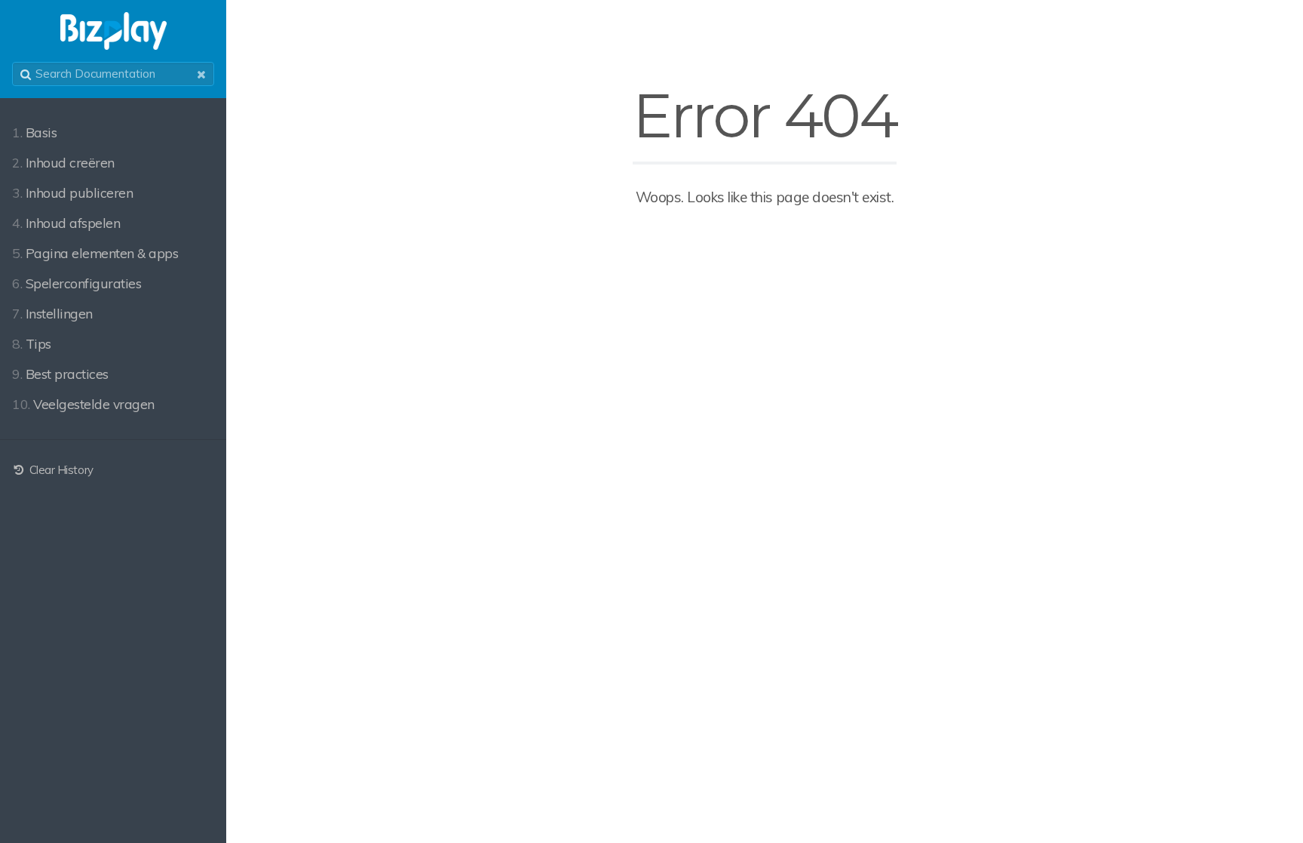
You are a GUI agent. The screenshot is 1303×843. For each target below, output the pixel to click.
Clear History (59, 470)
